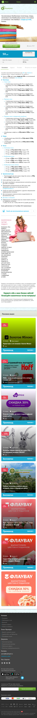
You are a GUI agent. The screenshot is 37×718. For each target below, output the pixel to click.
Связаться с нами (5, 656)
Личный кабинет (35, 2)
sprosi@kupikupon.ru (7, 654)
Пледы (4, 136)
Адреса (12, 67)
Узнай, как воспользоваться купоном (17, 211)
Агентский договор (7, 642)
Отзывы (19, 67)
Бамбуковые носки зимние (11, 165)
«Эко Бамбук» (18, 78)
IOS (24, 73)
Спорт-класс (7, 82)
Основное (5, 67)
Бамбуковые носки (9, 156)
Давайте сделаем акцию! (8, 632)
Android (29, 73)
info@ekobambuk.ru (8, 188)
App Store (5, 674)
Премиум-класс (8, 99)
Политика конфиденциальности (10, 648)
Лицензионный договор (8, 644)
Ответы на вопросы (7, 626)
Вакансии (4, 622)
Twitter (7, 663)
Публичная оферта (7, 646)
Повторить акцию (11, 46)
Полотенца (6, 80)
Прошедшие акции (7, 636)
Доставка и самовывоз (9, 197)
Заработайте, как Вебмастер (9, 634)
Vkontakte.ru (5, 663)
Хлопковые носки (9, 148)
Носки (4, 145)
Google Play (15, 674)
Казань (18, 2)
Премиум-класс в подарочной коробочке (15, 116)
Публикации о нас (7, 620)
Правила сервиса (6, 624)
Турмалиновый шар (8, 174)
